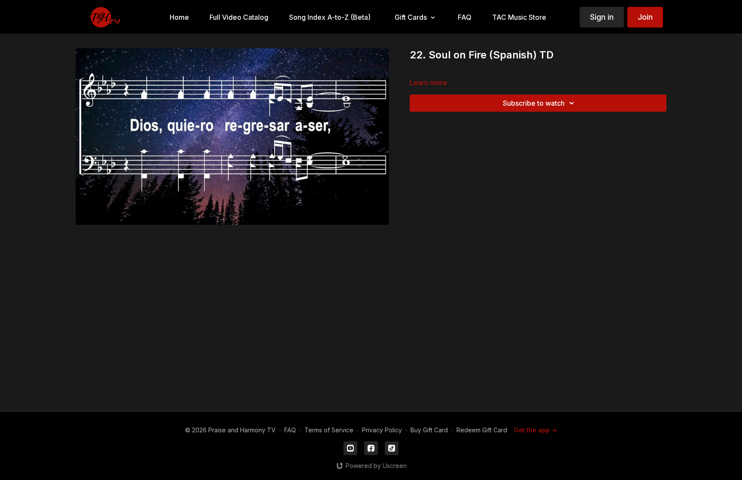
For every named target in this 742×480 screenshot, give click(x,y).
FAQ (290, 430)
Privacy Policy (382, 430)
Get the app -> (535, 430)
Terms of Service (328, 430)
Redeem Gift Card (481, 430)
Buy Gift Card (429, 430)
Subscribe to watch (534, 103)
